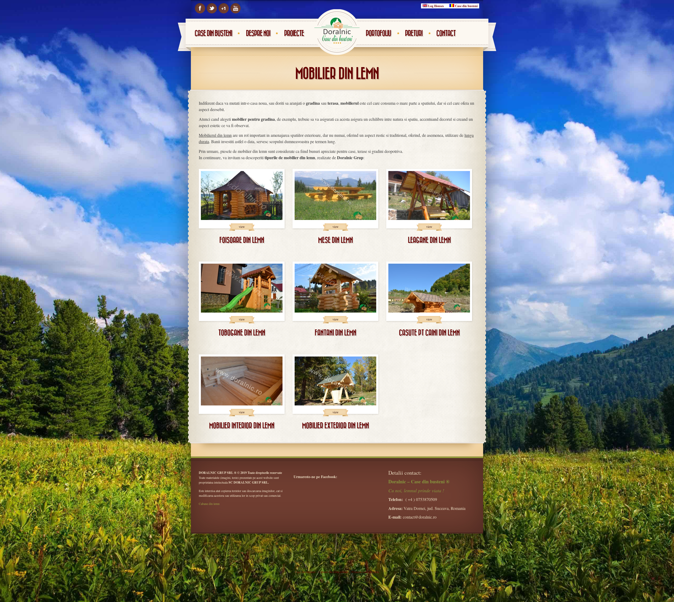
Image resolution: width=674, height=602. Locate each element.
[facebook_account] (200, 8)
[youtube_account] (235, 8)
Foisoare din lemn (241, 240)
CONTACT (445, 33)
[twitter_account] (212, 8)
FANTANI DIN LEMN (335, 333)
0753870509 (426, 499)
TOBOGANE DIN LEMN (241, 333)
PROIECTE (294, 33)
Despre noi (258, 33)
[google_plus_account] (224, 8)
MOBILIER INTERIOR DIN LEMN (241, 425)
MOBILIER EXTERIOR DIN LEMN (335, 425)
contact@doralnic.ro (420, 517)
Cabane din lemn (209, 503)
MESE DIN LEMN (335, 240)
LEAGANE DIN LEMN (429, 240)
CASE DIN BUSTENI (213, 33)
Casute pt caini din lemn (429, 333)
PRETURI (413, 33)
